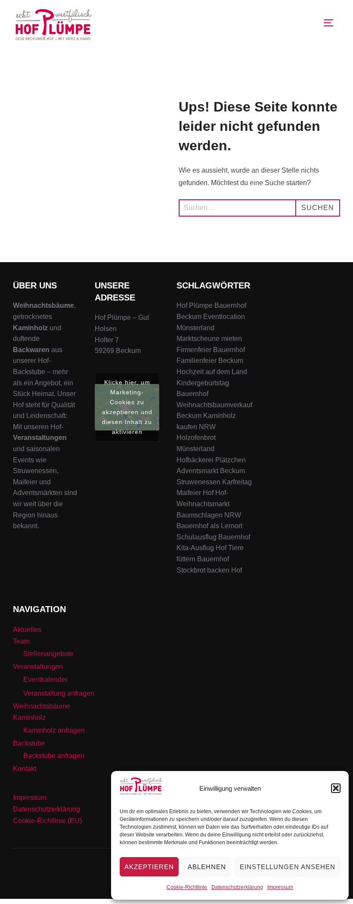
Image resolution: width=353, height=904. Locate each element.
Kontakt (24, 768)
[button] (335, 788)
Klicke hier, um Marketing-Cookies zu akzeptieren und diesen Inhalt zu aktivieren (127, 407)
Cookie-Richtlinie (187, 887)
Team (21, 641)
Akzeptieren (149, 866)
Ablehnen (207, 866)
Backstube (29, 743)
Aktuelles (27, 629)
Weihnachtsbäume (41, 706)
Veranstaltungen (38, 666)
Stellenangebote (48, 653)
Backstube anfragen (53, 755)
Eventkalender (45, 679)
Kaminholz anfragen (54, 730)
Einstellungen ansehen (287, 866)
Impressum (280, 887)
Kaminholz (29, 717)
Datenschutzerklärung (237, 887)
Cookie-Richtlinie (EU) (47, 820)
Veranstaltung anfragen (58, 693)
